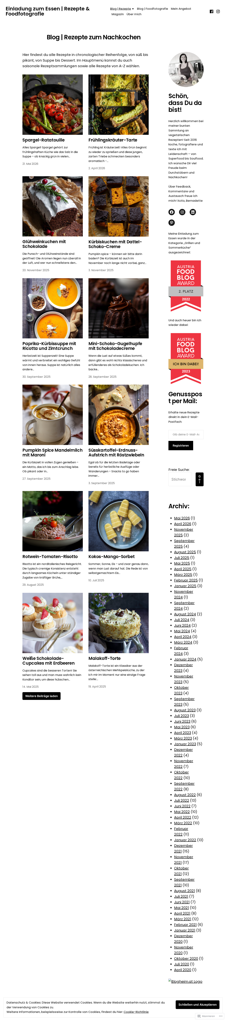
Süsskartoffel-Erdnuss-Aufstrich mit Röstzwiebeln (116, 452)
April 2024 (182, 636)
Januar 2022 (185, 840)
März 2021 (182, 919)
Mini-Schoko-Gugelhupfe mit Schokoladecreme (115, 346)
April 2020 (182, 969)
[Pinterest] (171, 222)
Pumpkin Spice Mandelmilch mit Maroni (52, 452)
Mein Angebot (181, 9)
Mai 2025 (182, 563)
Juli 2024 (181, 619)
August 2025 (185, 552)
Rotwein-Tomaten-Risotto (50, 556)
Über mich (134, 14)
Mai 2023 (182, 727)
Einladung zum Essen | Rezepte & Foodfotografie (48, 11)
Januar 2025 (185, 585)
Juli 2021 (181, 896)
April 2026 (182, 523)
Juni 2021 (182, 902)
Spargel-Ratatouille (43, 140)
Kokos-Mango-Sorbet (111, 556)
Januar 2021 (184, 930)
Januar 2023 (185, 744)
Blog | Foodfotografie (152, 9)
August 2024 (185, 614)
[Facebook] (212, 11)
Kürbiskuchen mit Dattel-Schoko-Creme (115, 244)
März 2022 (183, 823)
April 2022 (182, 817)
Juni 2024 (182, 625)
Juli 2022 (181, 800)
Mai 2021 (181, 907)
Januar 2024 (185, 659)
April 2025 (182, 569)
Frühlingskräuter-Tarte (112, 140)
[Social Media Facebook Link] (171, 212)
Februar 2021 (185, 924)
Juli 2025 (181, 557)
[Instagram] (217, 11)
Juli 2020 (181, 964)
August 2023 (185, 710)
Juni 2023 (182, 721)
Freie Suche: (179, 469)
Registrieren (181, 445)
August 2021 (184, 890)
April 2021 (182, 913)
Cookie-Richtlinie (136, 1012)
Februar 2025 (186, 580)
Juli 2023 (181, 715)
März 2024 (183, 642)
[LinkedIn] (193, 212)
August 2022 (185, 794)
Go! (199, 479)
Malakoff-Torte (104, 658)
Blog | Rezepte (120, 9)
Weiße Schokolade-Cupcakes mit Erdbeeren (48, 660)
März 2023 (183, 738)
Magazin (118, 14)
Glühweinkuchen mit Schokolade (44, 244)
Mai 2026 (182, 518)
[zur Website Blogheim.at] (185, 981)
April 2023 (182, 732)
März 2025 (183, 574)
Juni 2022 (182, 806)
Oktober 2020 (186, 958)
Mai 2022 (182, 811)
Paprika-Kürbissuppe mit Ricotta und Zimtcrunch (49, 346)
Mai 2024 (182, 631)
